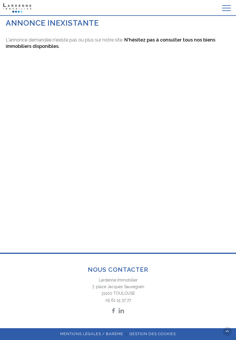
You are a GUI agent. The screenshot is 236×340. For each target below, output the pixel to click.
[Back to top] (227, 331)
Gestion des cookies (153, 334)
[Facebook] (113, 310)
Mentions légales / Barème (91, 334)
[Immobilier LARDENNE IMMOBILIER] (18, 8)
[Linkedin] (121, 310)
